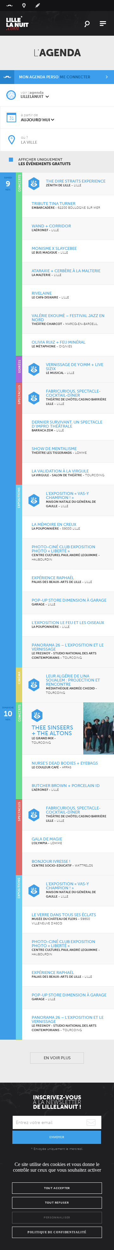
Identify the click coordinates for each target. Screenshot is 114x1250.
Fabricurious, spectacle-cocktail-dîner (73, 393)
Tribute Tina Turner (53, 203)
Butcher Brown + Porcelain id (66, 785)
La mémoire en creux (54, 524)
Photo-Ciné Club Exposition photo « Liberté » (63, 548)
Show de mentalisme (54, 448)
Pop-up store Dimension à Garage (69, 600)
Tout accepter (57, 1188)
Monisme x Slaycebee (54, 248)
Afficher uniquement (44, 161)
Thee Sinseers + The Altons (52, 730)
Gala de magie (47, 839)
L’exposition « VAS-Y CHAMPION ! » (67, 495)
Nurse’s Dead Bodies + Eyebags (65, 763)
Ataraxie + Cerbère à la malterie (66, 270)
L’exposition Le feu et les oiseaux (68, 622)
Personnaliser (57, 1217)
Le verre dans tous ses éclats (64, 914)
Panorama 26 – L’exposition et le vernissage (68, 647)
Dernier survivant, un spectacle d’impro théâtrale (67, 424)
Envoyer (56, 1137)
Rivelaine (42, 293)
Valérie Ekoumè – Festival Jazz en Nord (68, 317)
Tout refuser (57, 1202)
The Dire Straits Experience (75, 181)
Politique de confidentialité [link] (57, 1232)
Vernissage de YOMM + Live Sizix (74, 366)
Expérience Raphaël (53, 577)
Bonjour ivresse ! (51, 861)
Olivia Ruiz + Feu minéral (59, 342)
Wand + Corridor (51, 226)
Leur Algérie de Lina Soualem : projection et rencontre (73, 680)
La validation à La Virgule (60, 471)
